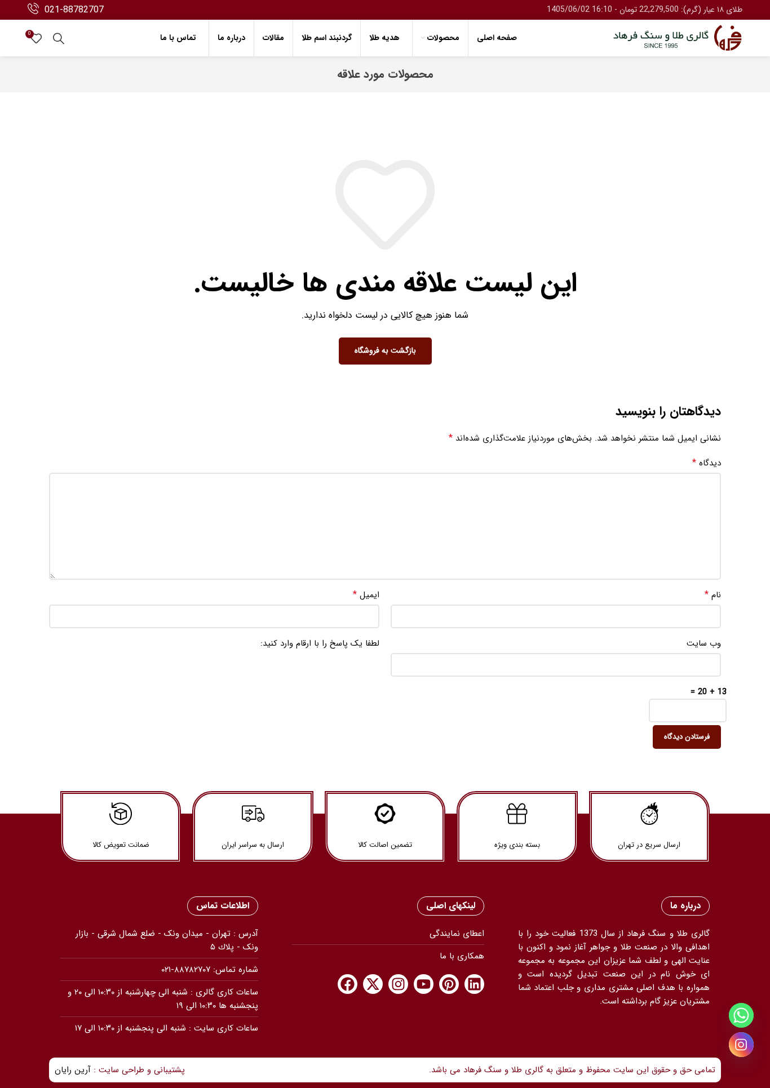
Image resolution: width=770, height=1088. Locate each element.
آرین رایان (73, 1070)
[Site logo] (677, 38)
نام (713, 595)
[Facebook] (347, 984)
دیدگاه (706, 463)
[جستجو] (58, 38)
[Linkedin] (474, 984)
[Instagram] (398, 984)
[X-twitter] (373, 984)
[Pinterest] (449, 984)
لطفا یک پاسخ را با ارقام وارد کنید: (319, 643)
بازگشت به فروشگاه (385, 350)
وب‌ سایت (704, 643)
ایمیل (366, 595)
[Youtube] (423, 984)
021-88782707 (74, 10)
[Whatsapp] (741, 1015)
